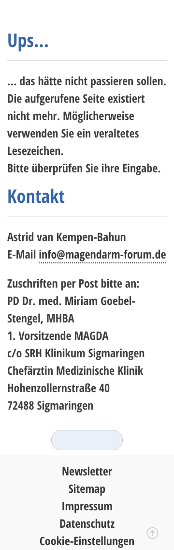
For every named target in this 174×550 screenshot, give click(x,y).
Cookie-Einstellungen (87, 541)
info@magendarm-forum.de (102, 254)
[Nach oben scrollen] (152, 535)
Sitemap (87, 489)
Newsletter (87, 471)
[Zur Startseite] (46, 15)
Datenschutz (87, 524)
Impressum (87, 506)
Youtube (105, 440)
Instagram (69, 440)
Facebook (87, 440)
